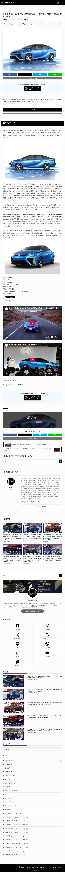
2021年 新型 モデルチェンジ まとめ (16, 828)
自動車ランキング (11, 775)
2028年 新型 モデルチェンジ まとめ (16, 855)
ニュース (8, 798)
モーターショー (10, 806)
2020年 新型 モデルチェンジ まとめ (16, 824)
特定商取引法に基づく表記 (32, 867)
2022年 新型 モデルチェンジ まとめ (16, 832)
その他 (8, 809)
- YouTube (7, 300)
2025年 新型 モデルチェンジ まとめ (16, 843)
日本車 (9, 760)
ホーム (5, 867)
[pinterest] (36, 502)
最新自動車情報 (8, 2)
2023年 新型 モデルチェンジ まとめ (16, 836)
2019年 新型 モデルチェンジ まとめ (16, 821)
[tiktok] (33, 502)
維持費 (8, 779)
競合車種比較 (10, 783)
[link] (22, 502)
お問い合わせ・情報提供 (55, 867)
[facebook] (25, 502)
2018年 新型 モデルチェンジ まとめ (16, 817)
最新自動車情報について (32, 611)
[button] (10, 74)
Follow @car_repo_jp (29, 422)
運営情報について (44, 867)
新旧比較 (8, 787)
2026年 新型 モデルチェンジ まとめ (16, 847)
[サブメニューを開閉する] (61, 760)
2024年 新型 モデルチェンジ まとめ (16, 840)
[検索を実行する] (60, 461)
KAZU (11, 487)
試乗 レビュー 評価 (11, 790)
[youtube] (39, 502)
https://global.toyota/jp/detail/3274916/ (13, 385)
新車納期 (8, 768)
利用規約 (22, 867)
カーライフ (9, 802)
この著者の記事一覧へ (41, 506)
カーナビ (8, 794)
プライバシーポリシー (13, 867)
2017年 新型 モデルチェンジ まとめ (16, 813)
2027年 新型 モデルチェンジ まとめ (16, 851)
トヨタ (5, 19)
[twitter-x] (28, 502)
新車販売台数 (10, 772)
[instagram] (31, 502)
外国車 (9, 764)
